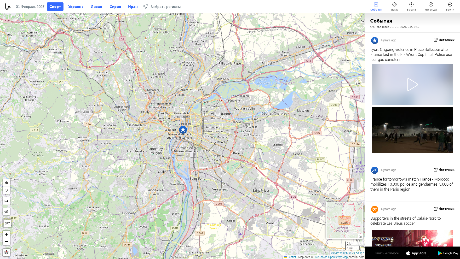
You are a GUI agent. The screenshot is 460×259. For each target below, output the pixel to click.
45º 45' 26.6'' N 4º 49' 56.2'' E (347, 253)
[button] (183, 129)
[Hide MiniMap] (360, 236)
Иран (133, 7)
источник (446, 40)
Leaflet (291, 257)
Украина (76, 7)
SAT (7, 223)
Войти (450, 9)
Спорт (55, 7)
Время (411, 9)
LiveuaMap (321, 257)
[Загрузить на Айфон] (417, 254)
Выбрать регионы (165, 7)
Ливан (96, 7)
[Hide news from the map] (6, 211)
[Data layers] (6, 252)
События (376, 9)
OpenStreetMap (338, 257)
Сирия (115, 7)
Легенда (431, 9)
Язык (394, 9)
